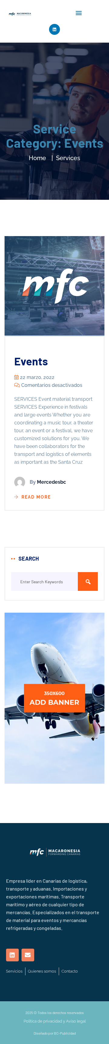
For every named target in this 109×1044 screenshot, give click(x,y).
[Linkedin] (54, 29)
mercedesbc (51, 482)
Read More (36, 497)
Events (31, 361)
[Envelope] (27, 955)
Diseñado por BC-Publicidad (55, 1033)
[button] (79, 13)
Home (37, 158)
